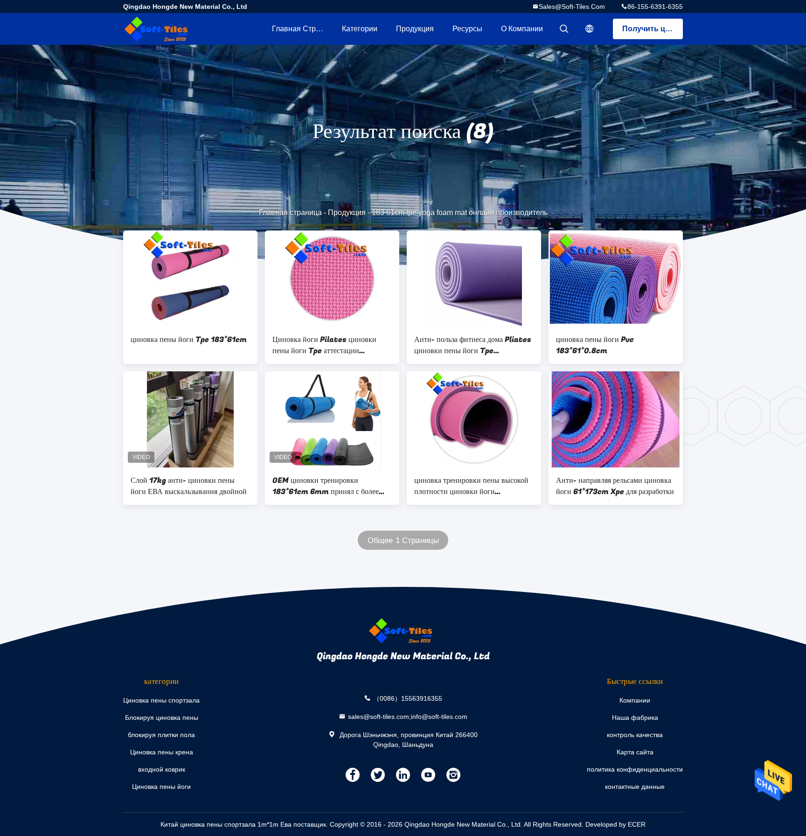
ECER (637, 824)
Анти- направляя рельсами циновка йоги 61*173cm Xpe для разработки (615, 486)
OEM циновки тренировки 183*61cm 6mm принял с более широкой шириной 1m (325, 486)
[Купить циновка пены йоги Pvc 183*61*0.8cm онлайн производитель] (616, 278)
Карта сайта (635, 752)
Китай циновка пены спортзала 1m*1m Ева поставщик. (245, 824)
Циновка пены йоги (161, 786)
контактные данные (635, 786)
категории (359, 29)
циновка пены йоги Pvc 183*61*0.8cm (595, 345)
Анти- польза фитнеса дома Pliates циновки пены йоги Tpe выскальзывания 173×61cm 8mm (472, 345)
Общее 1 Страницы (403, 540)
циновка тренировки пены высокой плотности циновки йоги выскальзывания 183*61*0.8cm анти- (471, 486)
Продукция (415, 29)
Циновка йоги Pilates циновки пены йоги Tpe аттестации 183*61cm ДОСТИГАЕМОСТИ (324, 345)
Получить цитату (652, 29)
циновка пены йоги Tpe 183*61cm (189, 339)
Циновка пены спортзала (161, 700)
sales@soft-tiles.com (572, 6)
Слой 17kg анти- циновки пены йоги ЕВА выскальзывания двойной (189, 486)
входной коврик (161, 769)
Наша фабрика (635, 717)
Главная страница (302, 29)
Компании (634, 700)
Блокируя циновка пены (161, 717)
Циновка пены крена (161, 752)
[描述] (590, 29)
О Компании (522, 29)
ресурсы (467, 29)
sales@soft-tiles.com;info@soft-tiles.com (407, 716)
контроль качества (635, 734)
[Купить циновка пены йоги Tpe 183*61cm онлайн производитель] (190, 278)
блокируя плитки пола (161, 734)
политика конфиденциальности (635, 769)
